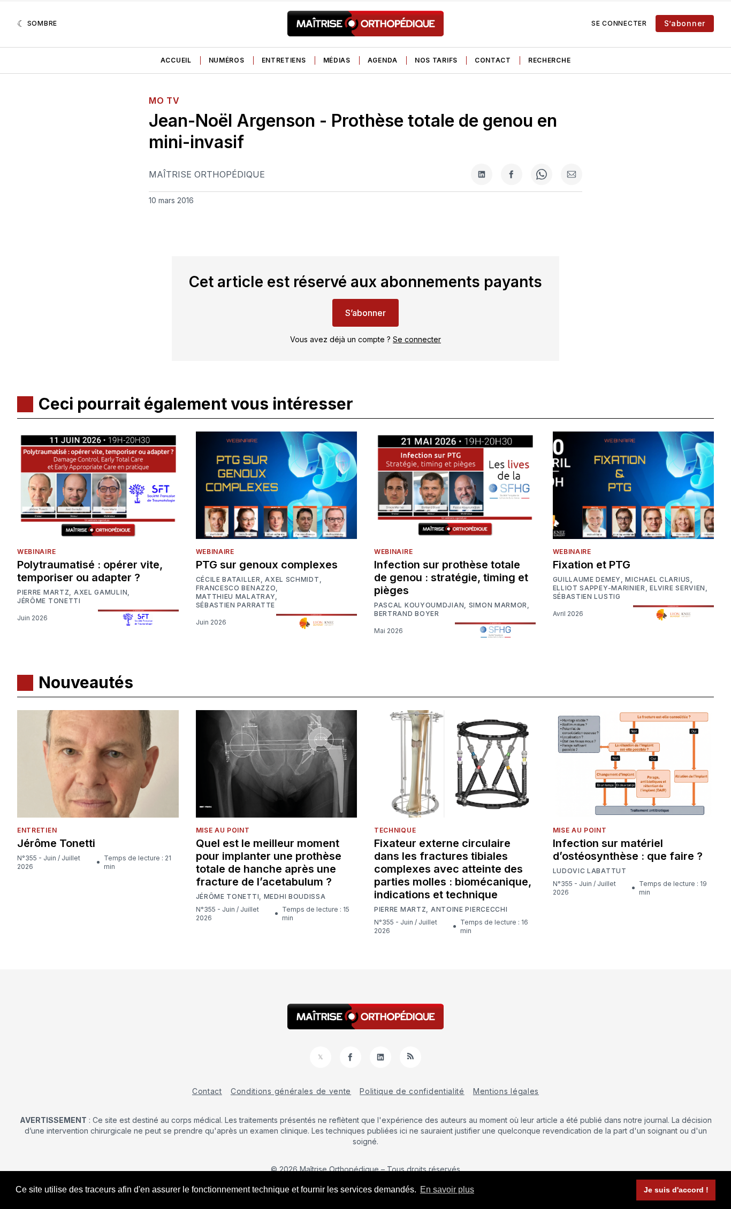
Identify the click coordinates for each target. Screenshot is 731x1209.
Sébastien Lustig (587, 596)
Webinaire (36, 552)
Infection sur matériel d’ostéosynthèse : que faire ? (628, 850)
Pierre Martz (43, 592)
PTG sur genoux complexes (267, 564)
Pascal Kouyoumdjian (419, 605)
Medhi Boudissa (295, 896)
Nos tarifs (436, 60)
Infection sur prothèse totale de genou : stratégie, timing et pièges (451, 577)
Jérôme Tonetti (49, 601)
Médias (337, 60)
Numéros (227, 60)
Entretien (37, 830)
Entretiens (284, 60)
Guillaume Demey (587, 579)
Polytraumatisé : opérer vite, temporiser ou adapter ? (90, 571)
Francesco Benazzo (236, 588)
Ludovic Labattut (590, 871)
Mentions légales (506, 1091)
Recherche (549, 60)
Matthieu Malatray (236, 596)
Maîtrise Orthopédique (207, 174)
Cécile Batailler (228, 579)
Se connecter (618, 23)
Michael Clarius (657, 579)
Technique (395, 830)
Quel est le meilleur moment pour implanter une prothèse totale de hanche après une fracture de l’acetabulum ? (268, 862)
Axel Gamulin (100, 592)
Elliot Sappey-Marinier (599, 588)
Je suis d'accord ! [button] (676, 1189)
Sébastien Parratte (236, 605)
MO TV (164, 100)
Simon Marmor (498, 605)
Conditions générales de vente (291, 1091)
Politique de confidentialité (412, 1091)
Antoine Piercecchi (469, 909)
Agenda (383, 60)
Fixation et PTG (591, 564)
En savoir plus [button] (447, 1189)
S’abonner (684, 23)
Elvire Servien (677, 588)
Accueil (176, 60)
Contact (493, 60)
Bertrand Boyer (406, 614)
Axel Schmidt (292, 579)
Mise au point (223, 830)
